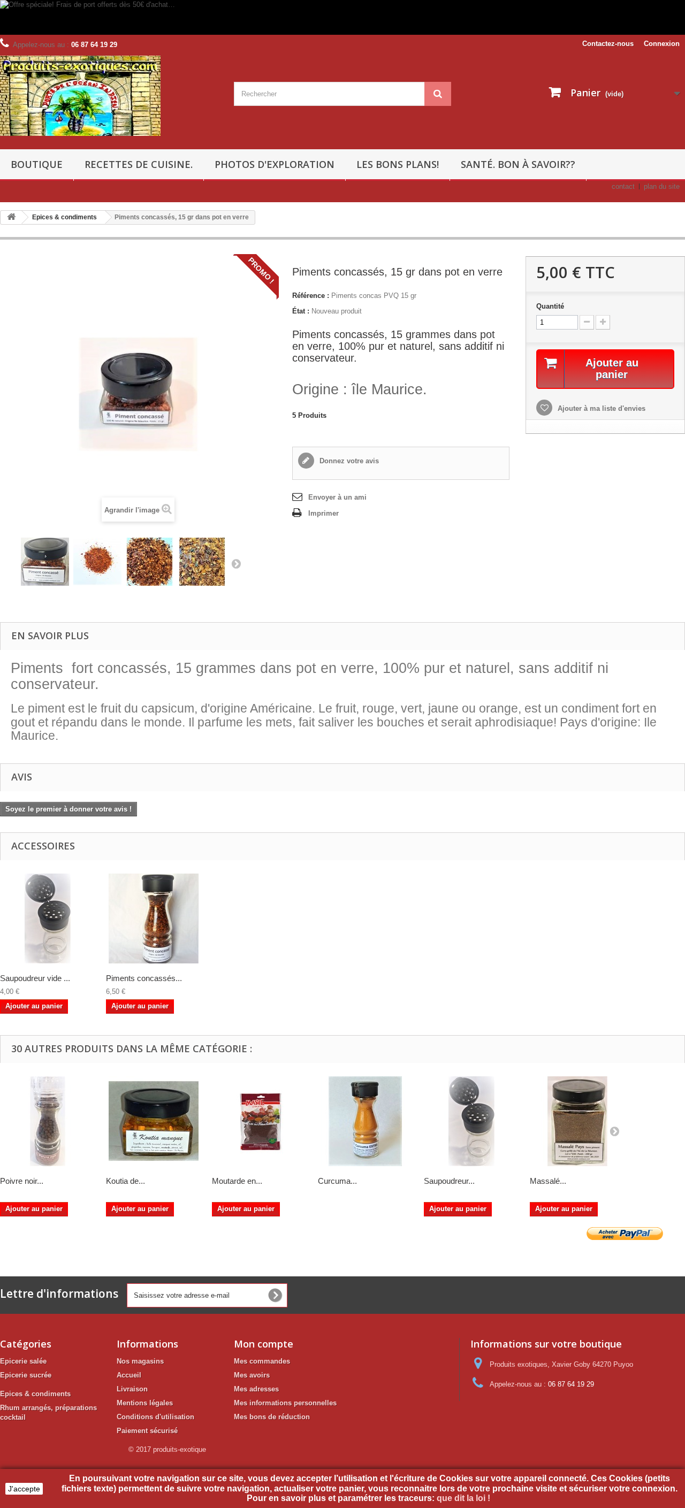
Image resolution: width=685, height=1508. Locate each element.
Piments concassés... (144, 978)
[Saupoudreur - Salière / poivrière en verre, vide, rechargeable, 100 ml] (47, 918)
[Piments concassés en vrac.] (97, 562)
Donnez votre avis (348, 461)
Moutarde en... (237, 1180)
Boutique (37, 164)
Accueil (129, 1375)
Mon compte (263, 1343)
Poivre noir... (21, 1180)
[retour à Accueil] (11, 217)
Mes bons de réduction (272, 1417)
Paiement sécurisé (147, 1431)
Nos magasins (140, 1361)
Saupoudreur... (449, 1180)
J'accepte (24, 1488)
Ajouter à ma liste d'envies (600, 408)
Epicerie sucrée (25, 1375)
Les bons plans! (397, 164)
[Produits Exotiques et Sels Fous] (109, 96)
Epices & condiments (35, 1394)
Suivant (236, 563)
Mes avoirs (252, 1375)
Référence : (310, 296)
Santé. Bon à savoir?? (518, 164)
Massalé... (548, 1180)
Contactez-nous (608, 44)
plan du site (662, 186)
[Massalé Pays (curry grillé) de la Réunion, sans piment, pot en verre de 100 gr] (577, 1121)
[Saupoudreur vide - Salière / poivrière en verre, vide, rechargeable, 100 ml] (471, 1121)
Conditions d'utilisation (155, 1417)
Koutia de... (125, 1180)
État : (300, 311)
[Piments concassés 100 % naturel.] (150, 562)
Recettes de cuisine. (139, 164)
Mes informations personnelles (285, 1403)
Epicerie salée (23, 1361)
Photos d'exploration (274, 164)
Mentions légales (145, 1403)
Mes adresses (256, 1389)
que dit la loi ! (464, 1498)
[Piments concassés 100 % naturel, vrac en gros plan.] (202, 562)
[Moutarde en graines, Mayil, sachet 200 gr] (259, 1121)
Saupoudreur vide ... (35, 978)
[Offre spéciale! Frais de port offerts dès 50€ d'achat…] (313, 17)
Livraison (132, 1389)
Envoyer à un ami (337, 497)
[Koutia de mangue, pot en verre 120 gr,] (153, 1121)
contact (623, 186)
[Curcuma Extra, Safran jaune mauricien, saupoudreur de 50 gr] (365, 1121)
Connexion (662, 44)
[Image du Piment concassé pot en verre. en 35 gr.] (45, 562)
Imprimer (323, 513)
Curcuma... (337, 1180)
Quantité (550, 306)
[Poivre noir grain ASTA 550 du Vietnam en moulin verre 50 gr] (47, 1121)
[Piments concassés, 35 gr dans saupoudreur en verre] (153, 918)
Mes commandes (262, 1361)
